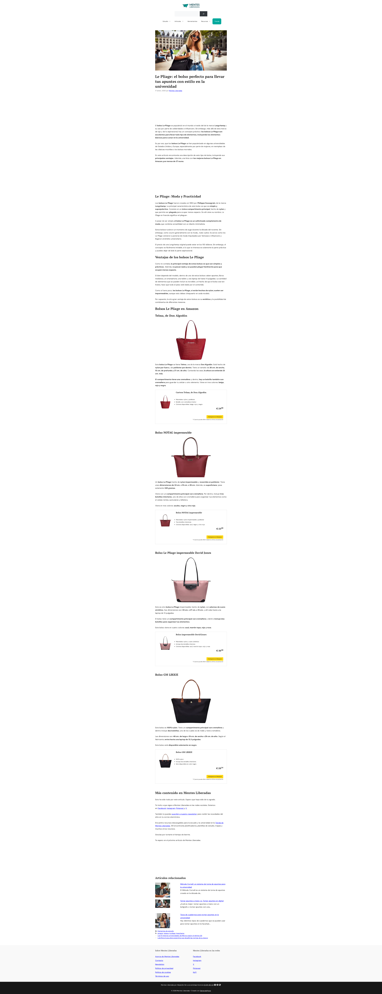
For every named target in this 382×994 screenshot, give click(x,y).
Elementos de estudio (166, 931)
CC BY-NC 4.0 (209, 985)
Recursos (204, 21)
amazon (160, 933)
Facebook (162, 808)
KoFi (195, 972)
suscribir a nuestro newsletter (184, 814)
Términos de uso (162, 976)
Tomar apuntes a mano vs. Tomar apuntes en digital (202, 901)
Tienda (216, 21)
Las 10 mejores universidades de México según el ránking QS (180, 936)
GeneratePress (205, 991)
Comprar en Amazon (215, 417)
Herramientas (192, 21)
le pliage (172, 933)
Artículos (178, 21)
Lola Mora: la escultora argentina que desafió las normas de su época (183, 938)
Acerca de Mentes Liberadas (167, 956)
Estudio (165, 21)
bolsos (166, 933)
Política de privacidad (164, 968)
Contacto (159, 960)
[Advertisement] (191, 109)
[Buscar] (203, 13)
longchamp (180, 933)
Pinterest (180, 808)
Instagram (171, 808)
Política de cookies (163, 972)
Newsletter (159, 964)
